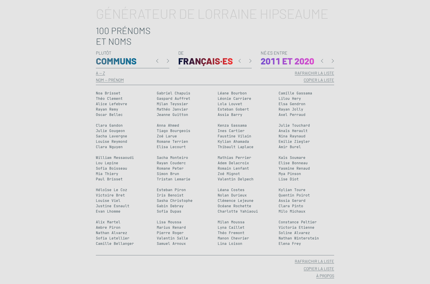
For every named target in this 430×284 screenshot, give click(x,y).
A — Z (100, 72)
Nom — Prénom (110, 79)
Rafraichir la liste (314, 72)
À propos (325, 275)
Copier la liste (319, 79)
